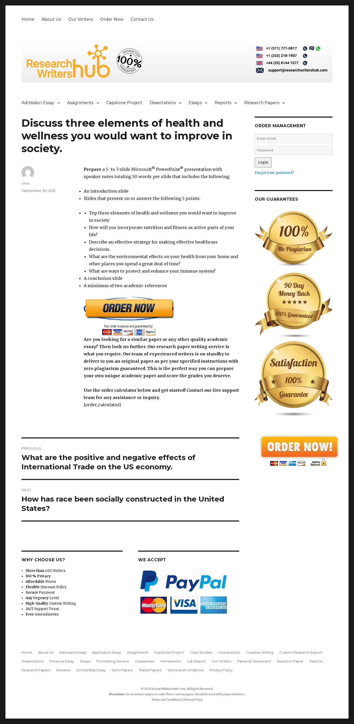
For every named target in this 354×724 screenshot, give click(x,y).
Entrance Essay (61, 661)
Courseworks (229, 652)
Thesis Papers (150, 670)
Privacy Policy (221, 670)
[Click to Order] (161, 316)
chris (25, 183)
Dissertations (163, 102)
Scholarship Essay (91, 670)
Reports (223, 102)
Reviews (63, 670)
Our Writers (80, 19)
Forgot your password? (274, 173)
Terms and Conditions (185, 670)
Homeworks (170, 661)
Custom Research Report (300, 652)
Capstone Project (124, 102)
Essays (195, 102)
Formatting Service (112, 661)
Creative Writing (259, 652)
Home (28, 19)
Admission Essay (38, 102)
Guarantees (144, 661)
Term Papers (122, 670)
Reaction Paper (290, 661)
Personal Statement (254, 661)
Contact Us (142, 19)
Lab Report (196, 661)
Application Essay (106, 652)
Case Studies (201, 652)
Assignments (80, 102)
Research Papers (261, 102)
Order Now (111, 19)
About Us (51, 19)
